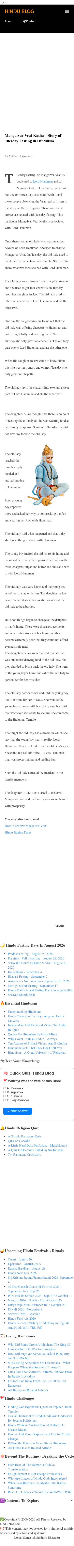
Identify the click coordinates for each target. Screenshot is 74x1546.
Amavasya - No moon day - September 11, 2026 (38, 981)
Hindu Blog (19, 11)
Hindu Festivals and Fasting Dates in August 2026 (40, 990)
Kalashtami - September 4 (25, 972)
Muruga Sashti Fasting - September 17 (33, 985)
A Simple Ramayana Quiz (24, 1136)
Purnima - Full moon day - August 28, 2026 (36, 958)
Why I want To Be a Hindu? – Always (32, 1038)
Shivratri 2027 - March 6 (24, 1313)
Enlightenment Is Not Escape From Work (35, 1473)
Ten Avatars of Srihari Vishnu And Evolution (37, 1043)
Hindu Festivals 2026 (22, 1318)
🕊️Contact (29, 21)
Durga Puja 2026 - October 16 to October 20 (36, 1304)
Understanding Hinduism (24, 1011)
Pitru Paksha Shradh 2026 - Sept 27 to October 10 (40, 1295)
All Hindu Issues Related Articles (30, 1447)
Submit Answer (18, 1111)
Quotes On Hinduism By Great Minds (33, 1034)
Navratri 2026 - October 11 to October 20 (35, 1300)
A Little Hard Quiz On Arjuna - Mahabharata (37, 1145)
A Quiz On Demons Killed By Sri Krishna (35, 1150)
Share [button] (60, 926)
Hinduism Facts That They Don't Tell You (35, 1047)
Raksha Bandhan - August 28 (26, 1268)
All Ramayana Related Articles (28, 1390)
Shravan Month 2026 (21, 994)
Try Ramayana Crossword (24, 1154)
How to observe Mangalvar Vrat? (26, 825)
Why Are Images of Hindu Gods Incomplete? (37, 1478)
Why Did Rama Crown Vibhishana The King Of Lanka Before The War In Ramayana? (39, 1346)
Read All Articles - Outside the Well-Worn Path (39, 1492)
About (8, 21)
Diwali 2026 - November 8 (25, 1309)
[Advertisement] (37, 74)
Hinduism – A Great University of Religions (37, 1052)
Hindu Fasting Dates (18, 832)
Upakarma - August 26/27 (24, 1263)
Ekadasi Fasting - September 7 (27, 976)
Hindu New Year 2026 (22, 1273)
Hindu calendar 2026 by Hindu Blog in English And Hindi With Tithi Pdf (38, 1325)
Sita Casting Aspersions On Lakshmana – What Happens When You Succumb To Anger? (39, 1364)
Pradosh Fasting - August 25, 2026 (30, 953)
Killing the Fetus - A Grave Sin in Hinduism (37, 1443)
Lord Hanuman (43, 181)
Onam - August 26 (20, 1259)
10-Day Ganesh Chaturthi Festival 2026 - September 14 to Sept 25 (34, 1288)
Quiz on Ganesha (19, 1140)
